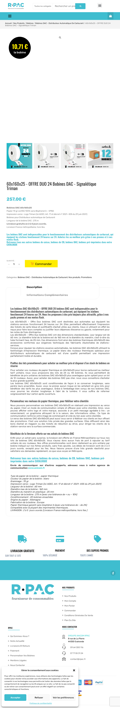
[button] (74, 670)
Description (34, 287)
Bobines (30, 23)
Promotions (86, 277)
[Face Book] (113, 573)
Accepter (15, 697)
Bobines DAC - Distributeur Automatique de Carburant (59, 23)
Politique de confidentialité (41, 703)
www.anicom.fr (36, 468)
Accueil (8, 23)
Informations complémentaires (47, 295)
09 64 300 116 (76, 647)
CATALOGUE (12, 244)
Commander (43, 264)
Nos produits (19, 23)
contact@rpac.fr (78, 659)
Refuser (39, 697)
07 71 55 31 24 (76, 653)
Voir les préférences (63, 697)
